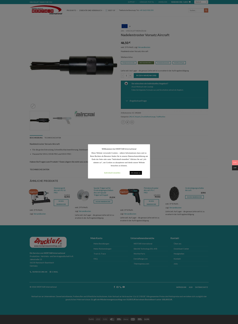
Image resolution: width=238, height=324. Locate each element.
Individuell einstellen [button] (112, 173)
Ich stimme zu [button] (135, 173)
